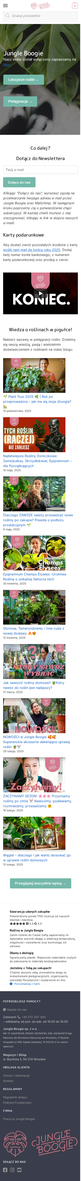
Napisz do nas (17, 1009)
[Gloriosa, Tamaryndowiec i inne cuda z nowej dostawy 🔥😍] (34, 607)
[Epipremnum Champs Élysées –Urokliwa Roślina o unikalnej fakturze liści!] (34, 553)
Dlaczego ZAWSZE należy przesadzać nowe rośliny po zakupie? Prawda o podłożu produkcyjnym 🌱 (38, 520)
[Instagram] (12, 1170)
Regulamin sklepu (15, 1097)
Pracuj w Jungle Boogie (19, 1119)
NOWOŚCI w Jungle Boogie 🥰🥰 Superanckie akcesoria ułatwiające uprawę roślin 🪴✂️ (36, 742)
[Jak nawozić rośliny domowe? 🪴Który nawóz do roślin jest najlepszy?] (34, 661)
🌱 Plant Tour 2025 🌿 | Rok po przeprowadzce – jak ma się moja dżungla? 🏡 (37, 401)
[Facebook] (5, 1170)
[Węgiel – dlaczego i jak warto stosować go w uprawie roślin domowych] (34, 834)
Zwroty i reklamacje (16, 1075)
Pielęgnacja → (20, 101)
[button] (74, 6)
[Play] (40, 293)
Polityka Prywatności (17, 1102)
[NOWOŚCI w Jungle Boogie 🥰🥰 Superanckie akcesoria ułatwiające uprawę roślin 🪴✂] (34, 715)
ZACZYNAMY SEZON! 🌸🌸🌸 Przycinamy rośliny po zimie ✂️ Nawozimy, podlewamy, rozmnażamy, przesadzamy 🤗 (37, 801)
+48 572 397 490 (33, 1017)
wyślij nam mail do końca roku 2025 (31, 250)
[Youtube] (19, 1170)
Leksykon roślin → (23, 80)
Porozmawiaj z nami (27, 983)
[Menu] (9, 6)
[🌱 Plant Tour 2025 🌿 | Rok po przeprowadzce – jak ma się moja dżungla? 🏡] (34, 375)
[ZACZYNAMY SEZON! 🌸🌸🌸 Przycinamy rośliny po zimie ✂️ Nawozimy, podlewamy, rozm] (34, 774)
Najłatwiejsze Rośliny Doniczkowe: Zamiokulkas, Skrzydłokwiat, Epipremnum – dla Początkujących (37, 461)
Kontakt (8, 1081)
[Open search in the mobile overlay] (40, 16)
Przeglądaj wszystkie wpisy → (40, 883)
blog (6, 64)
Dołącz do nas (19, 182)
